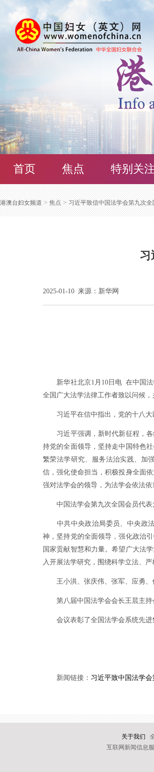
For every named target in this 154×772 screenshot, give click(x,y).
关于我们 (133, 736)
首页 (24, 169)
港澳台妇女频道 (21, 203)
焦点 (73, 169)
